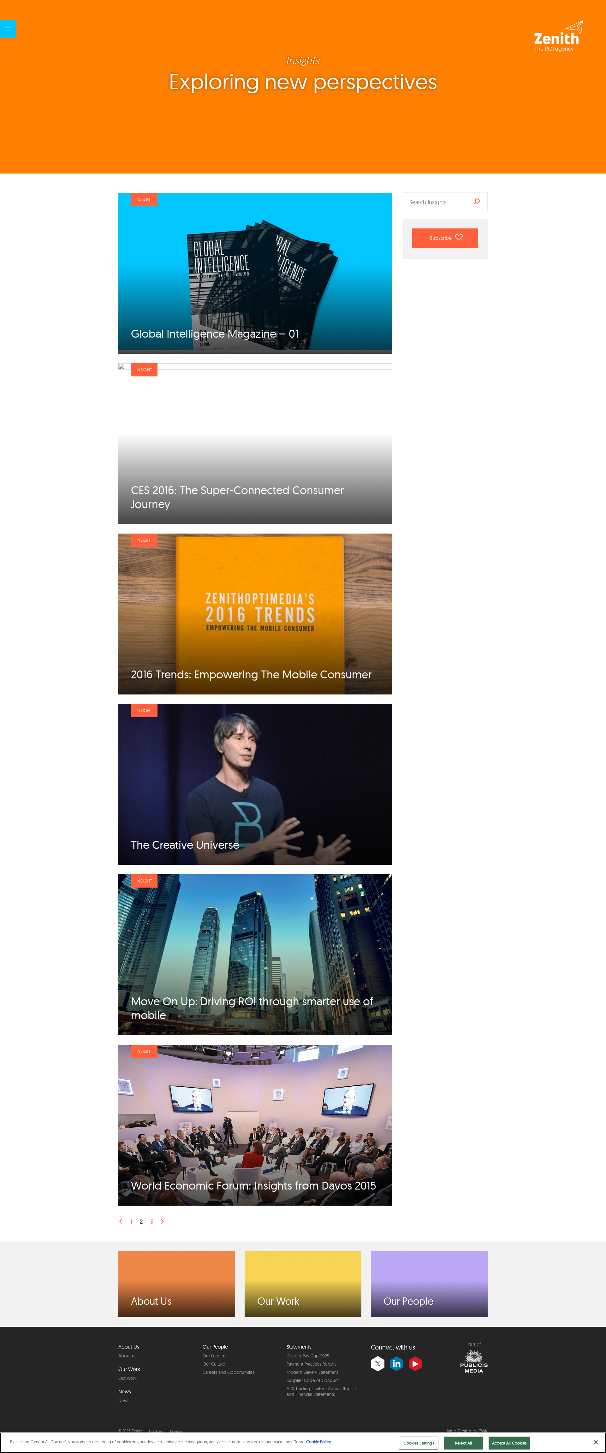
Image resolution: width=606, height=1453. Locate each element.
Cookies (156, 1431)
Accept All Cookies (509, 1442)
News (123, 1400)
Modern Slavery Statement (312, 1372)
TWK (483, 1431)
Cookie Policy (318, 1441)
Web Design (459, 1431)
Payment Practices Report (311, 1364)
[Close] (596, 1442)
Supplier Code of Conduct (313, 1380)
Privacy (176, 1431)
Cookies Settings (419, 1442)
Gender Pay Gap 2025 (308, 1356)
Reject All (463, 1442)
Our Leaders (214, 1356)
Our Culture (214, 1364)
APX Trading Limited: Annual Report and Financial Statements (321, 1391)
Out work (127, 1378)
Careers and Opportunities (228, 1372)
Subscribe (441, 238)
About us (127, 1356)
